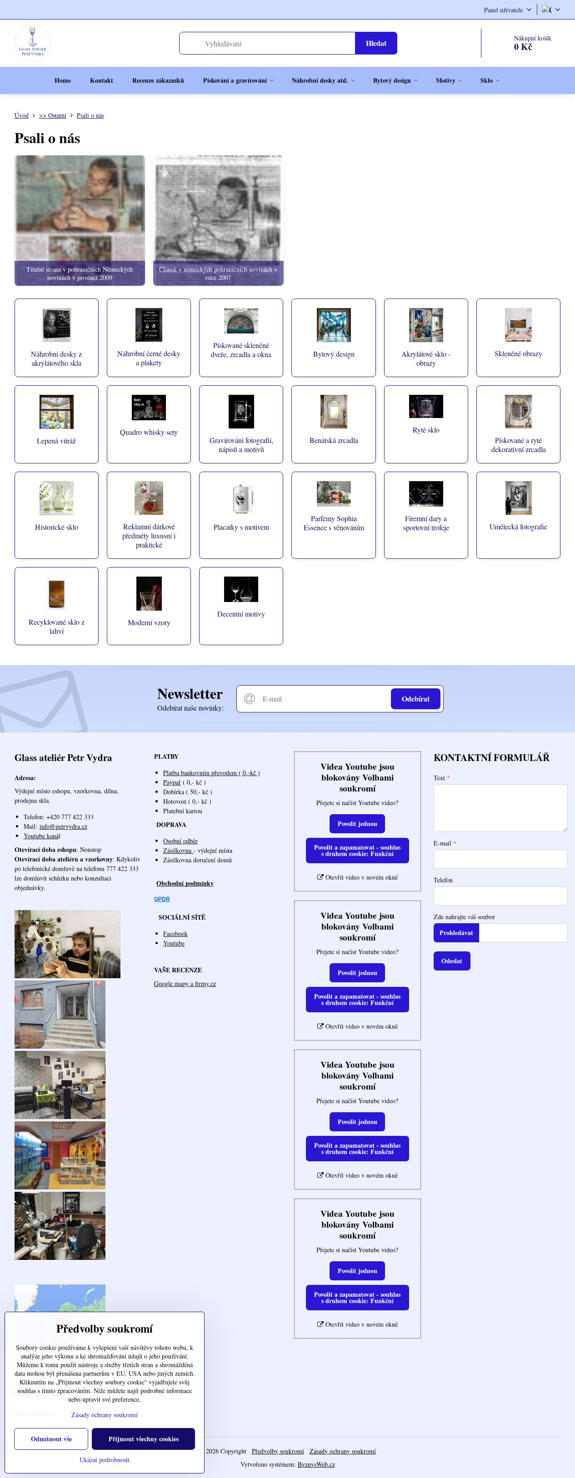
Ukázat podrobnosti (105, 1459)
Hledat (376, 43)
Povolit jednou (357, 823)
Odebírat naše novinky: (190, 707)
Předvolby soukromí (278, 1451)
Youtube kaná (41, 835)
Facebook (175, 933)
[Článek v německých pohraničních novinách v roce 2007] (218, 220)
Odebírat (416, 698)
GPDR (162, 899)
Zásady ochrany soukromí (343, 1451)
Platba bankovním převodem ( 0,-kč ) (211, 772)
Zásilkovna (178, 850)
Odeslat (451, 960)
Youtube (174, 943)
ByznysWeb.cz (316, 1464)
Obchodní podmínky (185, 883)
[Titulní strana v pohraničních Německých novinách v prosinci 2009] (80, 220)
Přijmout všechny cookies (144, 1438)
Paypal (171, 782)
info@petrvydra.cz (63, 826)
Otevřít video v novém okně (361, 877)
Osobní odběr (180, 840)
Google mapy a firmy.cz (185, 983)
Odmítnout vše (51, 1438)
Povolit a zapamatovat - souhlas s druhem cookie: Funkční (357, 850)
